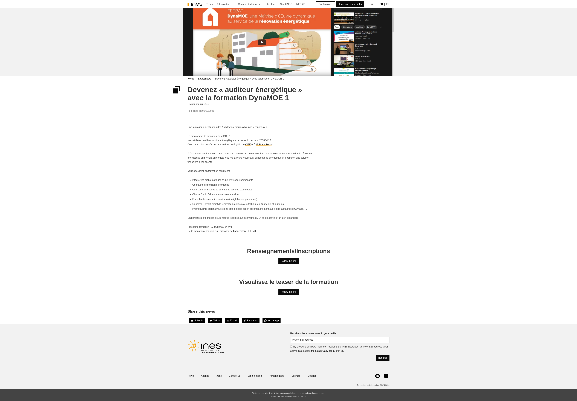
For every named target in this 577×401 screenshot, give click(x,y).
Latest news (204, 78)
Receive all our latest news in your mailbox (314, 333)
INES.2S (300, 4)
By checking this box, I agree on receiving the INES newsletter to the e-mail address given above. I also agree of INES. (339, 348)
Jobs (219, 376)
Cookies (312, 376)
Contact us (234, 376)
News (191, 376)
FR (381, 4)
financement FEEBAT (244, 231)
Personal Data (276, 376)
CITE (248, 144)
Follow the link (288, 261)
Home (191, 78)
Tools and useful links (350, 4)
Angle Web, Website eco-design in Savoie (288, 396)
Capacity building (247, 4)
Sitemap (296, 376)
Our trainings (325, 4)
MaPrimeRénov (264, 144)
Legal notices (254, 376)
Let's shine (270, 4)
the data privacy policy (323, 351)
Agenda (205, 376)
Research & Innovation (218, 4)
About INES (285, 4)
